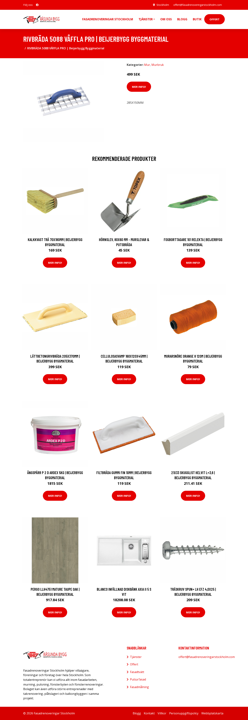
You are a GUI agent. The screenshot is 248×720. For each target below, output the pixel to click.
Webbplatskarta (212, 713)
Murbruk (157, 65)
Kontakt (149, 713)
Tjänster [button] (146, 19)
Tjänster (136, 657)
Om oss (166, 19)
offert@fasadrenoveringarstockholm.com (197, 5)
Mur (147, 65)
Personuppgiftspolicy (183, 713)
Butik (197, 19)
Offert (214, 19)
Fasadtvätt (137, 672)
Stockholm (162, 5)
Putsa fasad (138, 679)
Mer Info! (139, 87)
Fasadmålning (139, 687)
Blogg (182, 19)
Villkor (162, 713)
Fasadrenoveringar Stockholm (107, 19)
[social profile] (37, 4)
